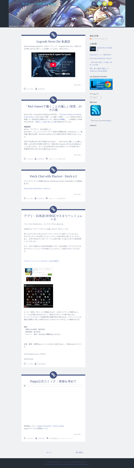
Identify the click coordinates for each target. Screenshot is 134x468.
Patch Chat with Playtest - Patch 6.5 (53, 176)
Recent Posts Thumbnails (96, 38)
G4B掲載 (61, 119)
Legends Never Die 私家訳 (53, 41)
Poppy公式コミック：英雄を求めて (53, 381)
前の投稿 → (80, 452)
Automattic (56, 464)
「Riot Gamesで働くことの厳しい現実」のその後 (53, 108)
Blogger (108, 120)
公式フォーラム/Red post (57, 159)
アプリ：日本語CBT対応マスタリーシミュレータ (53, 217)
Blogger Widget (104, 38)
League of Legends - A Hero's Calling (50, 426)
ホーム (48, 452)
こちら (45, 428)
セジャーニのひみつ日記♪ (66, 462)
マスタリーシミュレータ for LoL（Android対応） (42, 261)
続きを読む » (78, 85)
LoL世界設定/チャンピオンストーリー (61, 438)
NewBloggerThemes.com (81, 464)
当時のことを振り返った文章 (45, 122)
